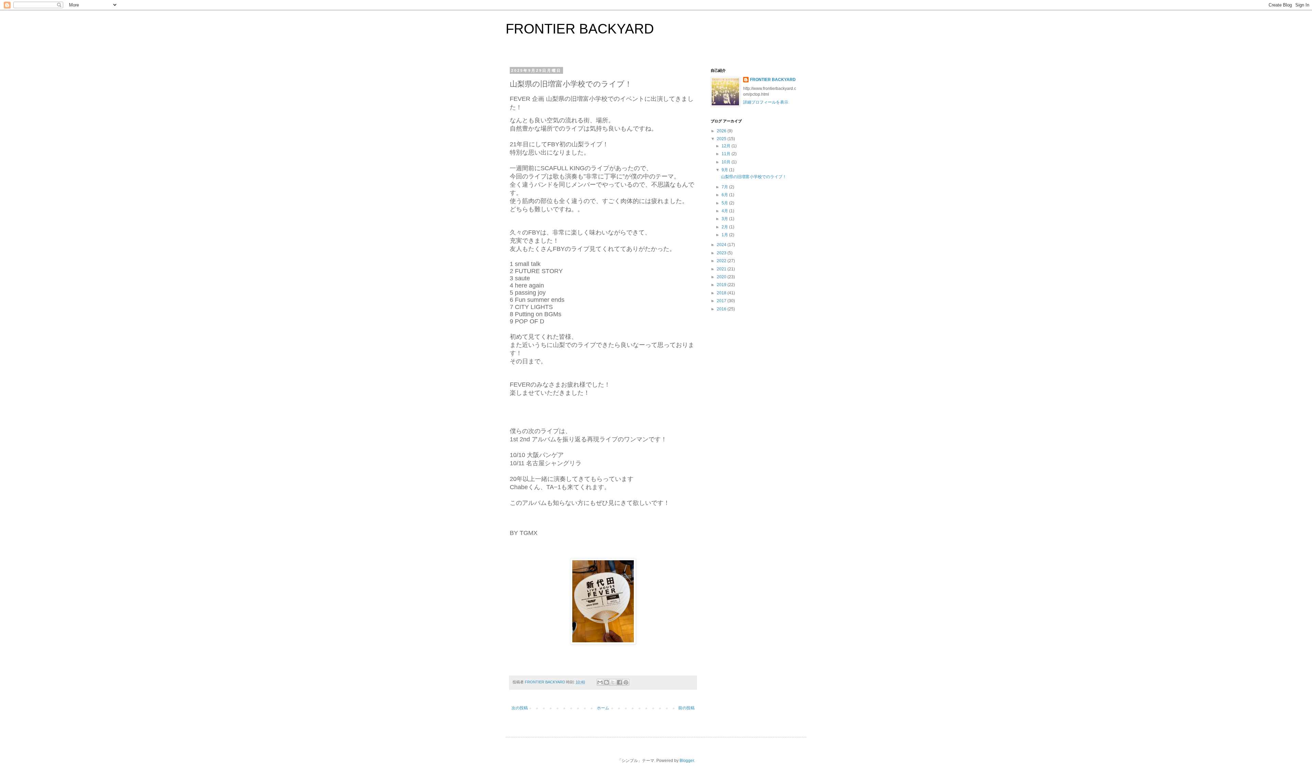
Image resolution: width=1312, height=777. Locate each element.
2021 (722, 269)
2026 (722, 131)
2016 (722, 309)
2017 (722, 300)
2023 (722, 253)
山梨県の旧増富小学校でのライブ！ (754, 176)
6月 (725, 194)
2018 (722, 293)
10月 (727, 162)
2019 (722, 284)
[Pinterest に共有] (626, 682)
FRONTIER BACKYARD (580, 28)
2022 (722, 260)
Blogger (687, 760)
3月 (725, 218)
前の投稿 (686, 708)
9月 (725, 170)
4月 (725, 211)
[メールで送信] (600, 682)
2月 (725, 227)
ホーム (603, 708)
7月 (725, 187)
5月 (725, 203)
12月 (727, 146)
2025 (722, 138)
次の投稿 (519, 708)
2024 (722, 244)
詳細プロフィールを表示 (765, 102)
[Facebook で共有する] (619, 682)
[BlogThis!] (606, 682)
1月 (725, 234)
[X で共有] (613, 682)
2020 (722, 276)
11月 (727, 153)
